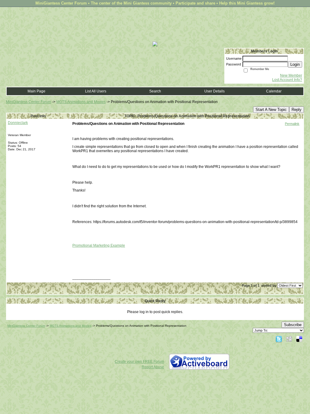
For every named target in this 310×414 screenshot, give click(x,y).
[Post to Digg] (289, 339)
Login (295, 64)
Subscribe (293, 324)
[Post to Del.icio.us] (299, 339)
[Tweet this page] (279, 339)
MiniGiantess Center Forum (28, 102)
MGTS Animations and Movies (81, 102)
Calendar (274, 91)
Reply (297, 109)
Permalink (292, 123)
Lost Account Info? (287, 80)
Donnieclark (18, 123)
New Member (291, 75)
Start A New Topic (271, 109)
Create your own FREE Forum (139, 361)
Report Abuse (153, 367)
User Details (214, 91)
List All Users (95, 91)
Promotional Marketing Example (98, 245)
